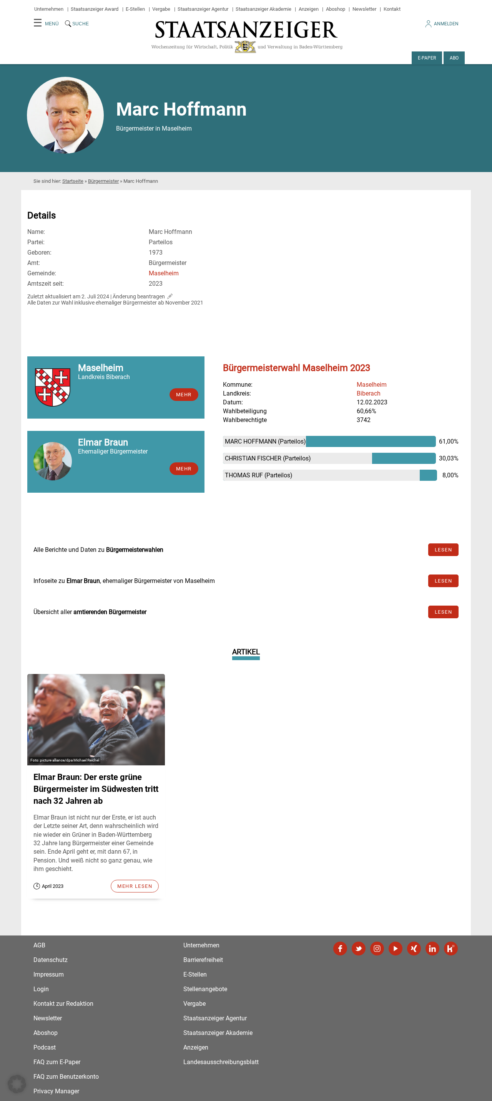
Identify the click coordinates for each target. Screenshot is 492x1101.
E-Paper (427, 58)
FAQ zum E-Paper (56, 1062)
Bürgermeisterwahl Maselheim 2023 (296, 368)
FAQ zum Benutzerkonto (66, 1076)
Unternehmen (48, 9)
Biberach (369, 393)
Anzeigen (309, 9)
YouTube (395, 948)
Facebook (340, 948)
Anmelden (446, 23)
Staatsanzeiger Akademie (263, 9)
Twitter (358, 948)
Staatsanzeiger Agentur (203, 9)
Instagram (377, 948)
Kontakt (392, 9)
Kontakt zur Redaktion (63, 1003)
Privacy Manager (56, 1091)
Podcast (44, 1047)
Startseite (72, 181)
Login (41, 989)
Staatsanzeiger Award (94, 9)
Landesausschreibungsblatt (221, 1062)
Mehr (184, 394)
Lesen (443, 550)
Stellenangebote (205, 989)
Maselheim (164, 273)
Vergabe (161, 9)
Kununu (450, 948)
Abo (454, 58)
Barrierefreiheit (203, 960)
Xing (414, 948)
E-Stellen (135, 9)
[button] (17, 1084)
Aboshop (335, 9)
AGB (39, 945)
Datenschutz (50, 960)
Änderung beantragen (139, 296)
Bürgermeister (103, 181)
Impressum (48, 974)
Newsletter (364, 9)
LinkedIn (432, 948)
